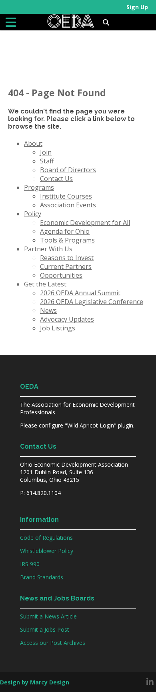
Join (46, 152)
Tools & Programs (67, 240)
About (33, 143)
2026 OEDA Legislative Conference (91, 301)
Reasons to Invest (67, 257)
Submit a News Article (48, 616)
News (48, 310)
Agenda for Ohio (65, 231)
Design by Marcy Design (34, 682)
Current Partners (66, 266)
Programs (39, 187)
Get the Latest (45, 284)
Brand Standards (41, 577)
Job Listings (57, 328)
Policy (32, 213)
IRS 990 (30, 564)
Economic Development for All (85, 222)
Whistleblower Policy (46, 551)
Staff (47, 161)
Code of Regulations (46, 537)
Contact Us (56, 178)
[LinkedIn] (150, 682)
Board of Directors (68, 169)
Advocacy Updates (67, 319)
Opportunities (61, 275)
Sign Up (137, 7)
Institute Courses (66, 196)
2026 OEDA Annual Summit (80, 292)
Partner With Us (48, 249)
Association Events (68, 205)
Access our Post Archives (52, 642)
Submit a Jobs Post (44, 629)
